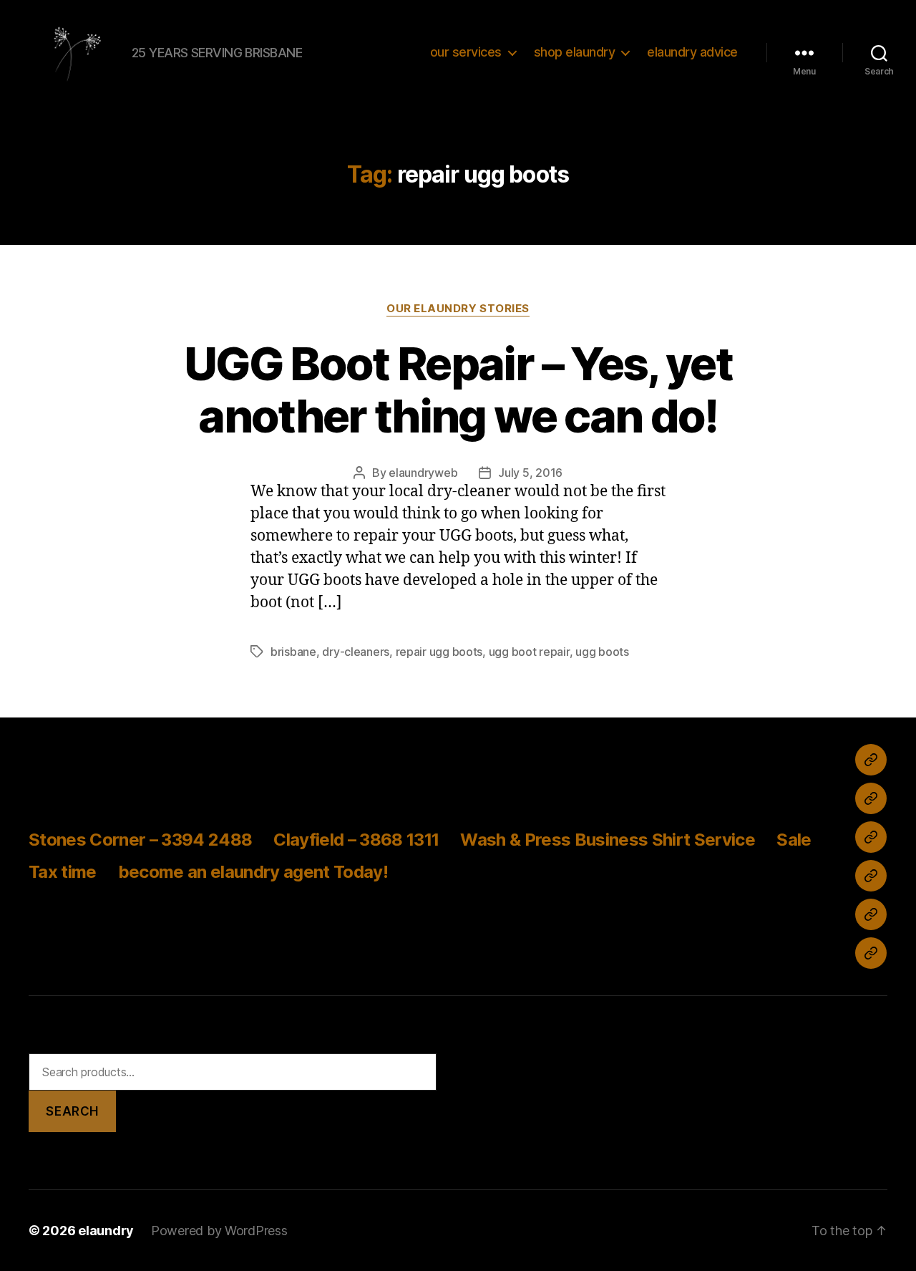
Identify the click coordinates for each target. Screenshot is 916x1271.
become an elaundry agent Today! (253, 871)
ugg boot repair (529, 651)
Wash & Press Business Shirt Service (607, 839)
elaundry (106, 1230)
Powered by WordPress (219, 1230)
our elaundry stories (458, 308)
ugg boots (602, 651)
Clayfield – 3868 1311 (356, 839)
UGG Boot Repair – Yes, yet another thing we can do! (458, 389)
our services (466, 51)
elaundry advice (692, 51)
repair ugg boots (439, 651)
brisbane (293, 651)
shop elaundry (574, 51)
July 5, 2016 (530, 472)
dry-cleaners (355, 651)
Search (72, 1111)
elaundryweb (423, 472)
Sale (793, 839)
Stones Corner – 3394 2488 (140, 839)
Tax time (63, 871)
